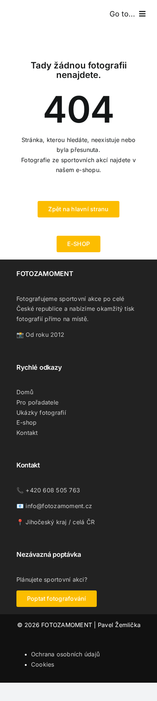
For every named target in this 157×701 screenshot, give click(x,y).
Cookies (42, 664)
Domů (24, 392)
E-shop (26, 422)
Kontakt (27, 432)
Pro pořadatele (37, 402)
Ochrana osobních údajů (65, 654)
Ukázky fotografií (41, 412)
